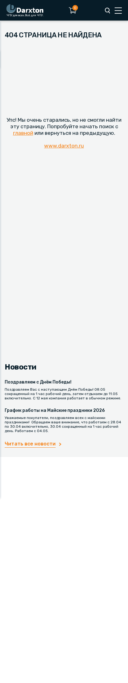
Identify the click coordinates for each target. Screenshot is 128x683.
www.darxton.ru (64, 146)
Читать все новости (30, 444)
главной (23, 133)
